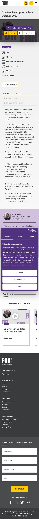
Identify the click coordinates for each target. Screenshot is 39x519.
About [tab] (32, 236)
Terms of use (7, 427)
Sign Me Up (19, 489)
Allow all (19, 273)
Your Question (8, 294)
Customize (18, 279)
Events (4, 407)
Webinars (5, 409)
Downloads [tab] (11, 98)
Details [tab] (19, 236)
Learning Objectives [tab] (12, 94)
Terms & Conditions (9, 419)
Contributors (6, 402)
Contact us (6, 391)
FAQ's (4, 384)
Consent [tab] (7, 236)
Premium (7, 47)
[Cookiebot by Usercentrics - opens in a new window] (28, 230)
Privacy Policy (7, 422)
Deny (19, 286)
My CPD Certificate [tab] (14, 103)
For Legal (5, 374)
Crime (6, 324)
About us (5, 386)
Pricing (4, 389)
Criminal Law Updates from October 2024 (14, 330)
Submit (6, 296)
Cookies (5, 424)
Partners (5, 404)
